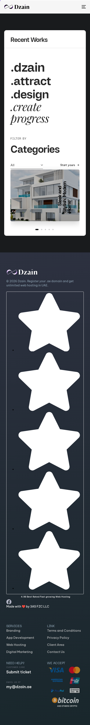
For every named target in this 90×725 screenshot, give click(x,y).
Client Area (55, 645)
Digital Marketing (19, 652)
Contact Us (56, 652)
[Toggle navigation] (72, 7)
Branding (13, 631)
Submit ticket (18, 672)
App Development (20, 638)
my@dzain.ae (19, 686)
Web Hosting (16, 645)
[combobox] (26, 165)
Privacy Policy (58, 638)
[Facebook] (9, 601)
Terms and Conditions (64, 631)
